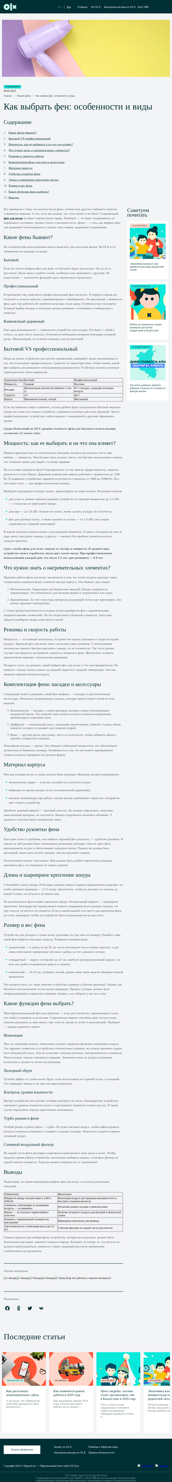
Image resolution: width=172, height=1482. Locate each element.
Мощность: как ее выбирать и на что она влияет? (41, 144)
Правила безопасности (102, 1452)
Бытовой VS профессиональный (30, 138)
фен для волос (13, 218)
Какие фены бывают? (22, 132)
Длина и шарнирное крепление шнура (33, 179)
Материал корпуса (20, 168)
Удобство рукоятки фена (24, 174)
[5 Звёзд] (59, 1278)
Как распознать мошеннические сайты (22, 1393)
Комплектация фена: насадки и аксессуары (36, 162)
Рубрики (83, 7)
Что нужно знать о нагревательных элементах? (39, 150)
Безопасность (15, 1380)
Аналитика (60, 1380)
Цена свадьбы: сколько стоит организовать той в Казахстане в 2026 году (118, 1395)
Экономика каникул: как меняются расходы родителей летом (147, 266)
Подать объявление (22, 1449)
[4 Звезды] (47, 1278)
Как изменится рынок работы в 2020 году (69, 1393)
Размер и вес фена (20, 185)
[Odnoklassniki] (18, 1308)
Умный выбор (12, 87)
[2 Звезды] (22, 1278)
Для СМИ (143, 7)
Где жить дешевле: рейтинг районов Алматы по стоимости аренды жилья (148, 388)
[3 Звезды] (35, 1278)
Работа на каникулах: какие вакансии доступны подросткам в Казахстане (145, 327)
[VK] (41, 1308)
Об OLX (96, 7)
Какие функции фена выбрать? (29, 191)
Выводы (14, 197)
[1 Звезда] (10, 1278)
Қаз (69, 7)
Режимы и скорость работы (26, 156)
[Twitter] (30, 1308)
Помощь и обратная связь (103, 1446)
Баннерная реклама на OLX (120, 7)
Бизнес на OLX (63, 1446)
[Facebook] (7, 1308)
